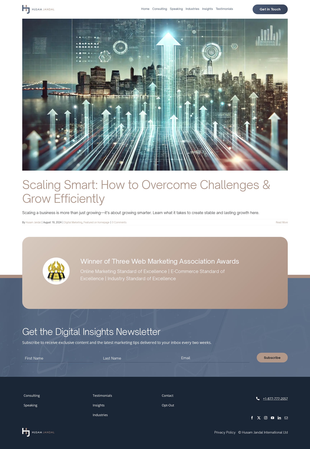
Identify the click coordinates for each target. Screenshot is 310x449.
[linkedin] (279, 417)
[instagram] (265, 417)
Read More (282, 222)
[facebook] (252, 417)
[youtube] (272, 417)
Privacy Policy (225, 432)
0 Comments (119, 222)
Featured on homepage (96, 222)
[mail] (286, 417)
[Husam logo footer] (38, 430)
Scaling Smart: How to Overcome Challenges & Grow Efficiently (146, 191)
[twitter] (258, 417)
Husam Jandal (33, 222)
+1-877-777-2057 (275, 398)
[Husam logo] (38, 6)
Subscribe (272, 358)
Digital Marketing (73, 222)
